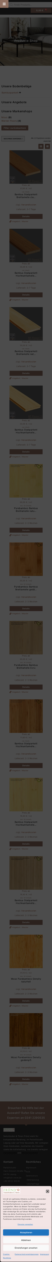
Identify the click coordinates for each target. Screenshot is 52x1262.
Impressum (44, 1254)
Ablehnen (26, 1240)
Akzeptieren (26, 1232)
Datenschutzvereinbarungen (27, 1254)
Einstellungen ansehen (26, 1247)
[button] (47, 1191)
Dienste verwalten (25, 1224)
